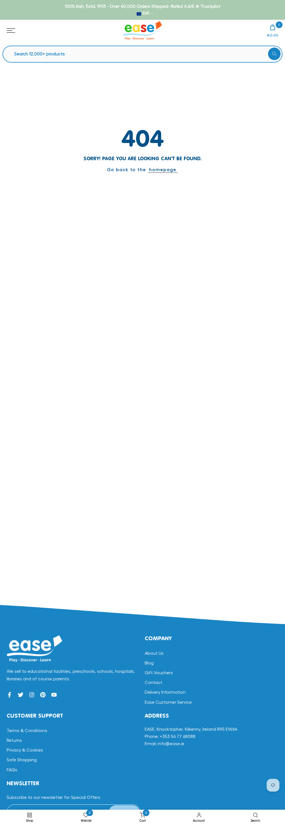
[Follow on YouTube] (54, 695)
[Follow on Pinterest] (43, 695)
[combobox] (145, 54)
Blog (149, 663)
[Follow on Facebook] (9, 695)
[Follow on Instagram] (32, 695)
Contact (153, 682)
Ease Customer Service (168, 702)
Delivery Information (165, 692)
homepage (162, 170)
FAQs (12, 770)
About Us (154, 653)
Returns (14, 740)
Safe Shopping (22, 760)
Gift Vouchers (159, 673)
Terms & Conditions (27, 730)
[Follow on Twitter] (20, 695)
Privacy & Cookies (25, 750)
